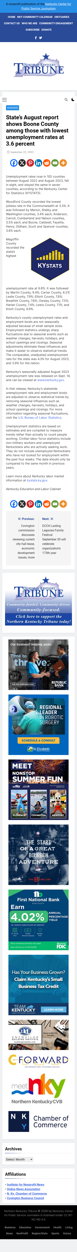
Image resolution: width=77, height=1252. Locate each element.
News (9, 1233)
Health (57, 1227)
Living (69, 1227)
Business (12, 108)
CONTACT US (12, 23)
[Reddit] (46, 163)
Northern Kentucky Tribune (20, 1211)
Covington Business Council (25, 1198)
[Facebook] (14, 163)
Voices (67, 1233)
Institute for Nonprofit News (25, 1184)
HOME (11, 16)
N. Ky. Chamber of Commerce (27, 1193)
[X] (22, 163)
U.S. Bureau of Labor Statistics (39, 417)
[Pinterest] (30, 163)
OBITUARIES (61, 16)
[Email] (55, 163)
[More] (63, 163)
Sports (55, 1233)
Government (42, 1227)
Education (25, 1227)
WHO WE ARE (29, 23)
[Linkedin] (38, 163)
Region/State (40, 1233)
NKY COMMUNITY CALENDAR (35, 16)
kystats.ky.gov (37, 480)
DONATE (46, 29)
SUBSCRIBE (33, 29)
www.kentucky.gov (50, 380)
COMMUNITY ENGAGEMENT (56, 23)
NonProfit (22, 1233)
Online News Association (23, 1189)
